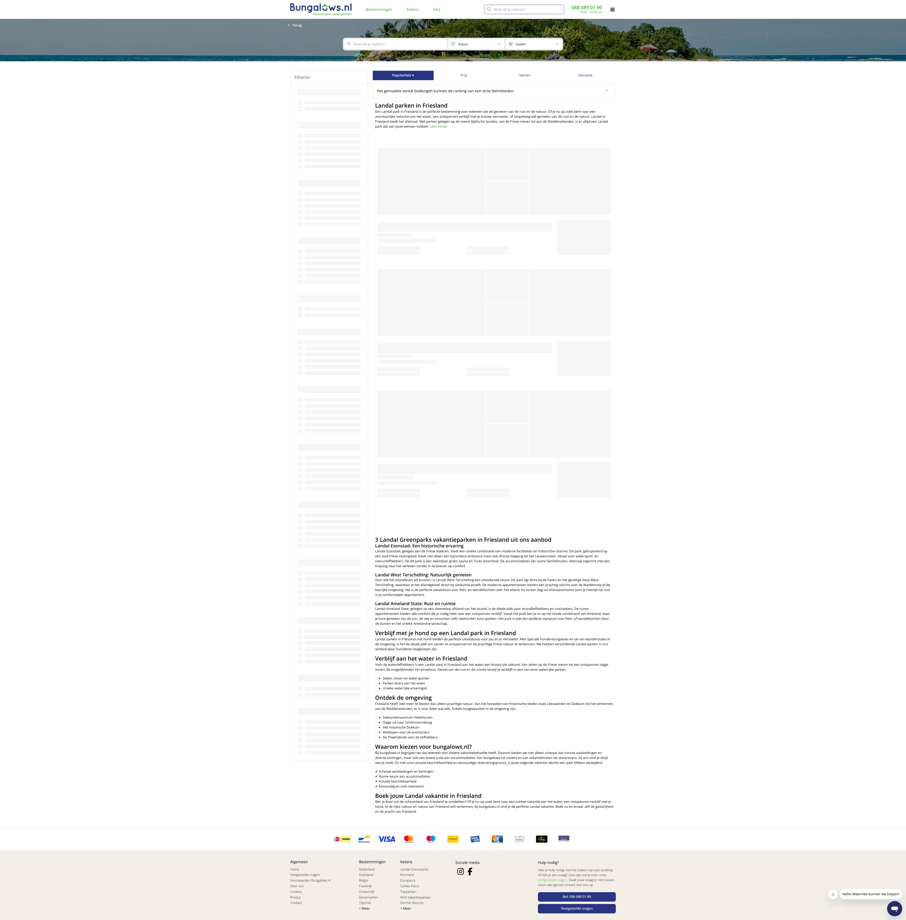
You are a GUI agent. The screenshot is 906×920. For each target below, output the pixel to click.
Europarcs (407, 880)
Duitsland (366, 875)
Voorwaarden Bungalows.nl (310, 880)
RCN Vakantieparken (415, 897)
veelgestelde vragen (552, 880)
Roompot (407, 875)
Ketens (413, 9)
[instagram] (460, 871)
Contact (296, 903)
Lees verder (439, 126)
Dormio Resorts (412, 903)
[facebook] (470, 871)
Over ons (297, 886)
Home (294, 869)
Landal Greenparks (414, 869)
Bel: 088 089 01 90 (577, 897)
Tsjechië (365, 903)
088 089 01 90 (586, 7)
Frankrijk (365, 886)
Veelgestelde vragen (305, 875)
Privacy (295, 897)
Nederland (367, 869)
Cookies (296, 892)
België (363, 880)
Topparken (408, 892)
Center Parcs (409, 886)
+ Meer (364, 908)
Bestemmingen (379, 9)
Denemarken (368, 897)
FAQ (436, 9)
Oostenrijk (366, 892)
